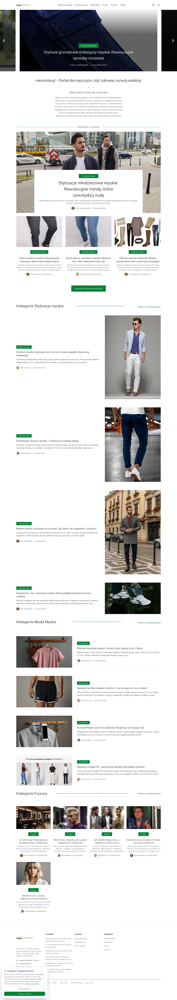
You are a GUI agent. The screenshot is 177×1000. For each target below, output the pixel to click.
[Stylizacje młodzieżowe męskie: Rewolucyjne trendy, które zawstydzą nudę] (88, 172)
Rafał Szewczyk (80, 942)
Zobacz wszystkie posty (149, 306)
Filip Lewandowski (81, 938)
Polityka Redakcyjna (76, 983)
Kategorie (108, 934)
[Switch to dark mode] (159, 5)
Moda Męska (95, 5)
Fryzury (105, 5)
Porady (122, 5)
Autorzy (78, 934)
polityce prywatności (32, 984)
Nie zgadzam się (24, 989)
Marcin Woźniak (80, 946)
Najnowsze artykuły (65, 5)
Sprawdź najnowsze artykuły (89, 288)
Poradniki (114, 5)
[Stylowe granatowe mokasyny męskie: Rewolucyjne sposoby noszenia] (88, 40)
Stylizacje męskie (81, 5)
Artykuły (49, 934)
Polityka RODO (63, 983)
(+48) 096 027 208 (25, 964)
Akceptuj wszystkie (24, 994)
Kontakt (54, 983)
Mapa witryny (89, 983)
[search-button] (153, 5)
